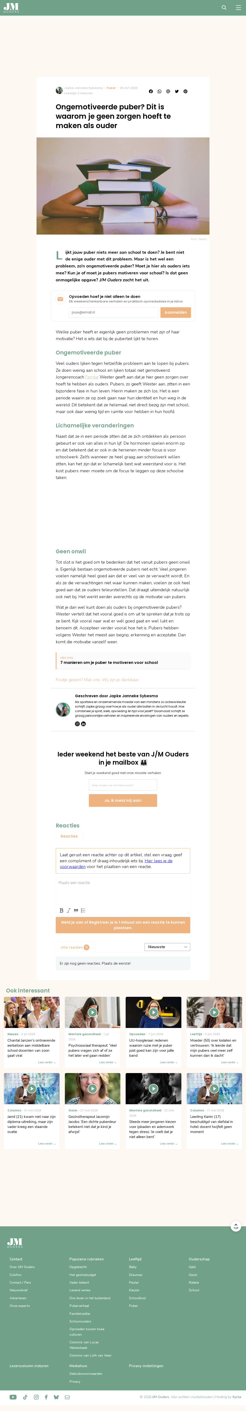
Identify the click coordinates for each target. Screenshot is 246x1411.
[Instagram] (77, 724)
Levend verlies (80, 1290)
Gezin (193, 1275)
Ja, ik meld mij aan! (123, 800)
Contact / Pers (20, 1282)
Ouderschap (199, 1259)
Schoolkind (137, 1298)
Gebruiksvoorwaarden (85, 1373)
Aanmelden (176, 312)
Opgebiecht (78, 1267)
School (194, 1290)
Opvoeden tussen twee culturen (86, 1332)
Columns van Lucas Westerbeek (84, 1345)
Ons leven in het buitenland (89, 1298)
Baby (132, 1267)
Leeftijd (135, 1259)
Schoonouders (80, 1321)
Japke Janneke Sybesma (83, 88)
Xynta (236, 1397)
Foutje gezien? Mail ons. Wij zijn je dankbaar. (98, 680)
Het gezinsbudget (82, 1275)
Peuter (134, 1282)
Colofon (15, 1275)
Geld (192, 1267)
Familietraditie (79, 1313)
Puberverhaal (79, 1306)
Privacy (74, 1381)
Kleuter (134, 1290)
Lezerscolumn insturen (29, 1366)
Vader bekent (79, 1282)
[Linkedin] (83, 724)
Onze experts (20, 1306)
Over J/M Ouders (22, 1267)
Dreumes (135, 1275)
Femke (91, 377)
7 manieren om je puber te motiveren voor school (109, 662)
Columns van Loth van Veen (90, 1355)
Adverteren (18, 1298)
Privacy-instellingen (146, 1366)
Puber (111, 88)
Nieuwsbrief (19, 1290)
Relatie (194, 1282)
